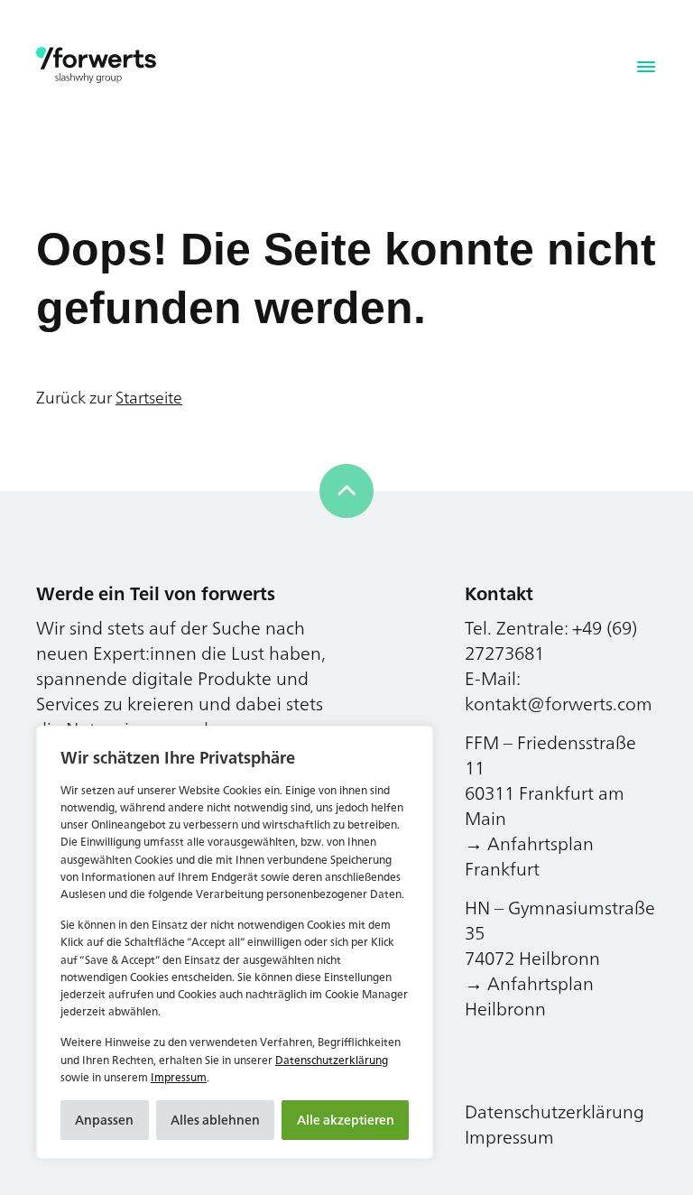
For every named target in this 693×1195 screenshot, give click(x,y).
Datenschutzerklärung (331, 1060)
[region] (234, 942)
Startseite (149, 397)
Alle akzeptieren (345, 1119)
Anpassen (104, 1119)
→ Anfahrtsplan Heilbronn (529, 996)
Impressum (179, 1077)
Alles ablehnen (215, 1119)
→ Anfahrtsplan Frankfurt (529, 856)
